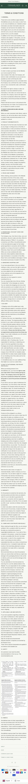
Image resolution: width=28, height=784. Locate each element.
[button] (22, 5)
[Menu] (2, 5)
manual (16, 654)
